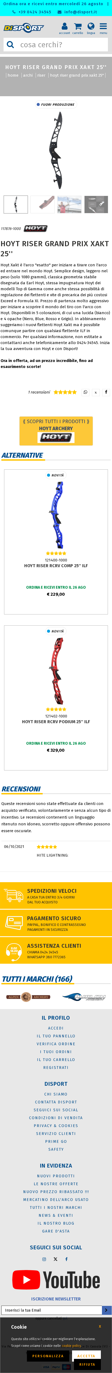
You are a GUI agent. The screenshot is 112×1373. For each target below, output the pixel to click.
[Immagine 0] (16, 204)
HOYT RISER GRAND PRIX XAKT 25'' (77, 75)
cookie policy (71, 1346)
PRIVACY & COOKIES (56, 1126)
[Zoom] (56, 150)
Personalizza (48, 1356)
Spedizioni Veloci (52, 891)
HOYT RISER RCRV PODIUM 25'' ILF (56, 721)
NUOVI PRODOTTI (56, 1176)
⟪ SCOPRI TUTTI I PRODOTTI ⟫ (56, 425)
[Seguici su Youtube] (56, 1279)
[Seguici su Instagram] (44, 1259)
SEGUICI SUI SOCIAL (56, 1110)
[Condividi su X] (96, 392)
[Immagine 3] (96, 204)
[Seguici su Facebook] (66, 1259)
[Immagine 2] (69, 204)
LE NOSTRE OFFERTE (56, 1184)
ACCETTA (86, 1356)
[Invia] (106, 1310)
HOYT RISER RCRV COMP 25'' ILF (56, 565)
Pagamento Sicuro (54, 918)
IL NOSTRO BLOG (56, 1223)
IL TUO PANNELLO (56, 1036)
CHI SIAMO (56, 1094)
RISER (41, 75)
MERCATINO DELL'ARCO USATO (56, 1199)
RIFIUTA (87, 1364)
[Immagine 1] (42, 204)
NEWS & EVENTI (56, 1215)
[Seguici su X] (55, 1259)
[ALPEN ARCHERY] (28, 997)
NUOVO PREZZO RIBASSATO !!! (56, 1192)
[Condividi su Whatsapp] (85, 392)
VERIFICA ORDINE (56, 1044)
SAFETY (56, 1149)
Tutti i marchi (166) (36, 979)
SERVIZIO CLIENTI (56, 1133)
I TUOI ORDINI (56, 1052)
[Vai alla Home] (25, 28)
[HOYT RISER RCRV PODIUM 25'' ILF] (56, 671)
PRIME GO (56, 1141)
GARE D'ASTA (56, 1231)
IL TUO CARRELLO (56, 1059)
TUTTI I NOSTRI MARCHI (56, 1207)
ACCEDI (56, 1028)
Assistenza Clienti (54, 946)
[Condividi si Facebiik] (106, 392)
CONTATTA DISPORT (56, 1102)
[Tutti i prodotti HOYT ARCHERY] (35, 228)
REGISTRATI (56, 1067)
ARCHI (28, 75)
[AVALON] (84, 997)
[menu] (105, 22)
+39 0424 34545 (34, 12)
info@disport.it (80, 12)
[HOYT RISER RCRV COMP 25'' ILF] (56, 515)
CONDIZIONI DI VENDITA (56, 1118)
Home (13, 75)
